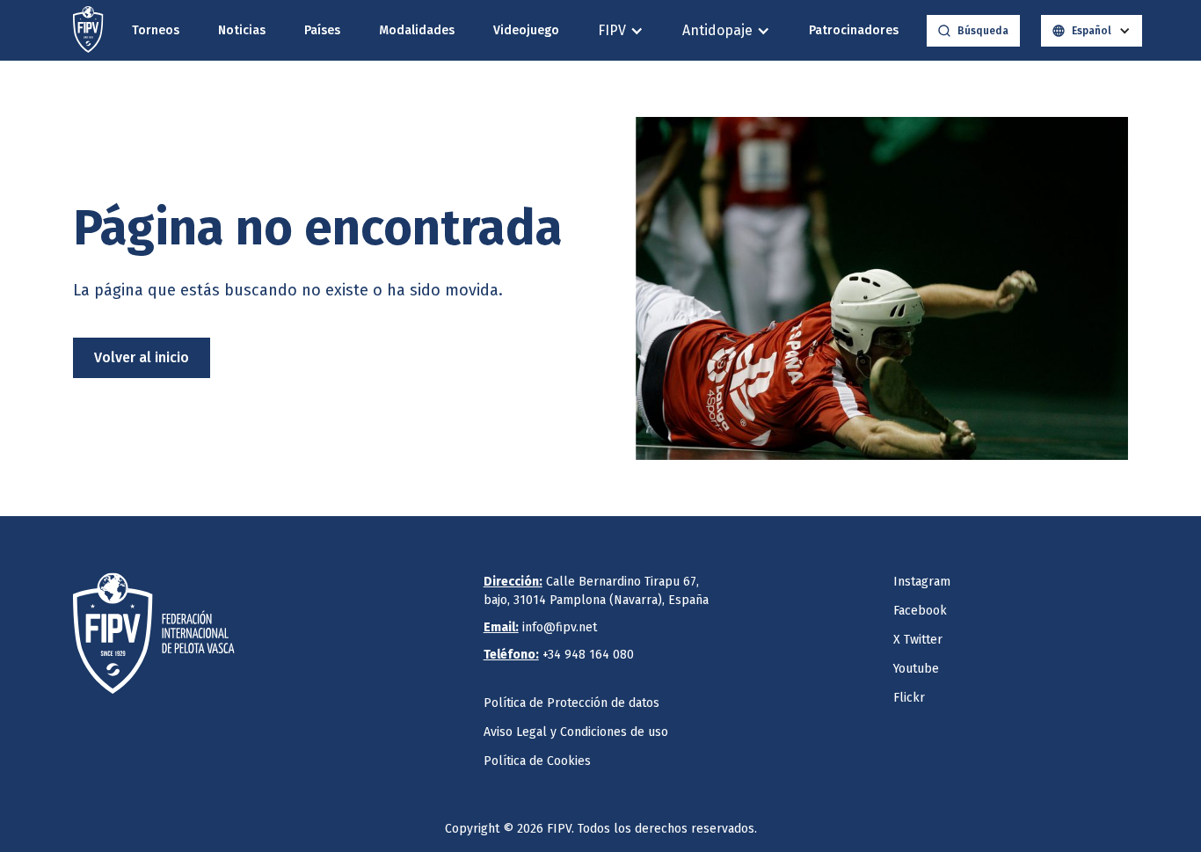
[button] (620, 30)
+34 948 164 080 (559, 654)
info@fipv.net (540, 627)
